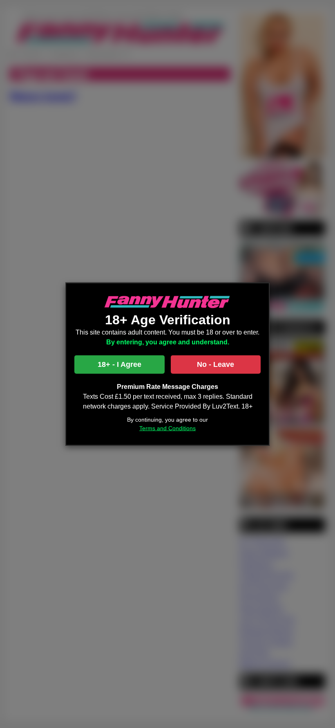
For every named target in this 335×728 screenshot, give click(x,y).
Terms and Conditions (167, 428)
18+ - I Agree (119, 364)
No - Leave (215, 364)
